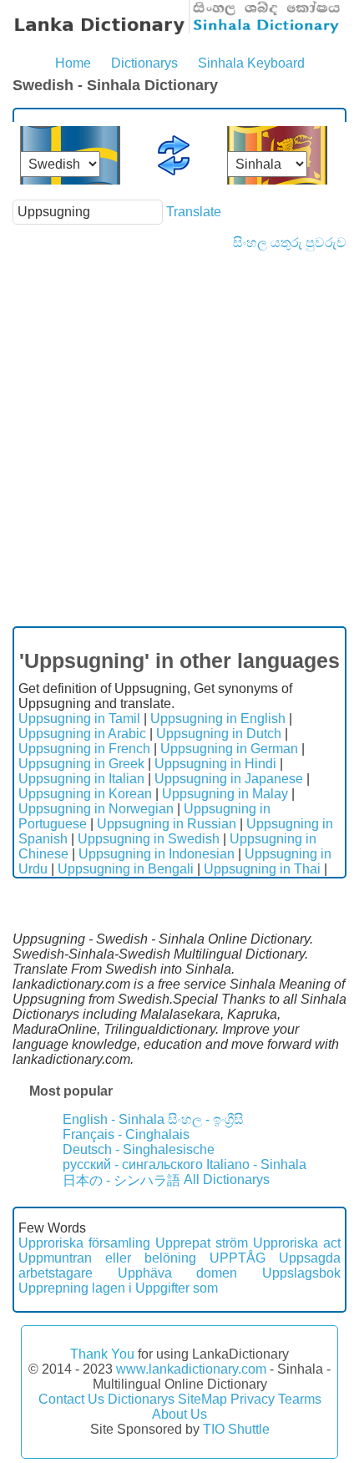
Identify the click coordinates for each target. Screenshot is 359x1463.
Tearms (299, 1399)
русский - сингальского (133, 1164)
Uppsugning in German (229, 749)
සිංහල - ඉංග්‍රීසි (206, 1119)
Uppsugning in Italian (81, 779)
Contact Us (71, 1399)
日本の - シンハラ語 (121, 1180)
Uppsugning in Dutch (218, 733)
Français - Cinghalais (126, 1134)
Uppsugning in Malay (225, 794)
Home (73, 63)
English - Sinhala (113, 1119)
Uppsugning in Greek (81, 764)
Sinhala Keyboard (251, 63)
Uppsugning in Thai (262, 869)
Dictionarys (144, 63)
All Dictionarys (227, 1179)
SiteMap (202, 1399)
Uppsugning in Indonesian (156, 854)
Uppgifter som (176, 1288)
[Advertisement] (179, 438)
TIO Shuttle (236, 1429)
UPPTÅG (237, 1258)
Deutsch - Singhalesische (139, 1149)
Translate (193, 212)
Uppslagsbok (301, 1273)
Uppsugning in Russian (166, 824)
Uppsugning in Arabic (82, 733)
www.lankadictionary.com (191, 1369)
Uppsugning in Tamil (79, 718)
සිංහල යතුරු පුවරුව (289, 242)
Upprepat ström (201, 1243)
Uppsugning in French (84, 749)
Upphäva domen (178, 1273)
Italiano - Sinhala (256, 1164)
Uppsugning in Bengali (126, 869)
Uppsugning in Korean (85, 794)
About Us (179, 1414)
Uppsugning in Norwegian (96, 809)
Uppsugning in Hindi (215, 764)
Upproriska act (297, 1243)
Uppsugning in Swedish (149, 839)
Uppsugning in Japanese (228, 779)
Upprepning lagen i (75, 1288)
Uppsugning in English (218, 718)
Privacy (252, 1399)
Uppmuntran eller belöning (107, 1258)
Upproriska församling (84, 1243)
